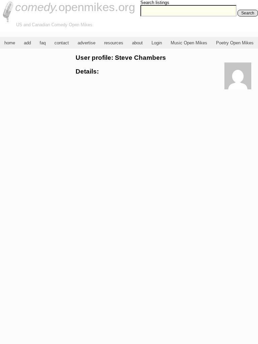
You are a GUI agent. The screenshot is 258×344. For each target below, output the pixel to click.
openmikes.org (75, 6)
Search (247, 13)
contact (61, 42)
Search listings (154, 2)
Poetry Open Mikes (235, 42)
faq (43, 42)
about (137, 42)
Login (157, 42)
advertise (86, 42)
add (27, 42)
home (9, 42)
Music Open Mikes (189, 42)
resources (113, 42)
